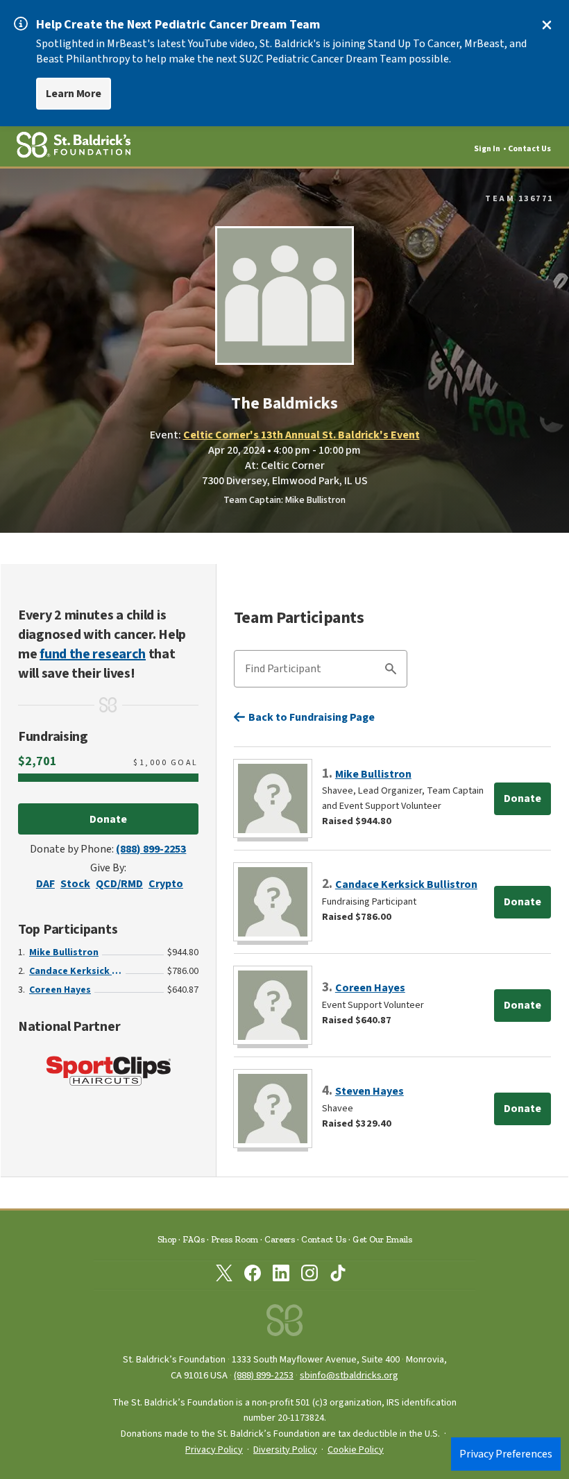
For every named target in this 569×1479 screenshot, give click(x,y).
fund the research (93, 654)
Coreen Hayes (60, 990)
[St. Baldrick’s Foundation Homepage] (284, 1324)
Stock (75, 883)
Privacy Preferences (505, 1454)
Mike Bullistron (64, 952)
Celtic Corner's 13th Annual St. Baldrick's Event (301, 435)
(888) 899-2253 (151, 849)
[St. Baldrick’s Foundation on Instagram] (309, 1276)
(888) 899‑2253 (264, 1375)
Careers (279, 1239)
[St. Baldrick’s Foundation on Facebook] (252, 1276)
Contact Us (529, 149)
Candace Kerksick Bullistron (75, 971)
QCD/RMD (119, 883)
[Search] (390, 671)
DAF (45, 883)
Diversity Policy (285, 1450)
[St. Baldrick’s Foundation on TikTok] (338, 1276)
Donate (108, 819)
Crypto (165, 883)
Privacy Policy (214, 1450)
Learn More (73, 93)
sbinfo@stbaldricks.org (349, 1375)
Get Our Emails (382, 1239)
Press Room (234, 1239)
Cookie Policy (356, 1450)
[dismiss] (546, 25)
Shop (167, 1239)
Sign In (487, 149)
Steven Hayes (369, 1091)
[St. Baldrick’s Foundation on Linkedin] (281, 1276)
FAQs (193, 1239)
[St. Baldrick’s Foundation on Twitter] (224, 1276)
